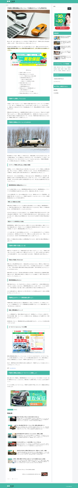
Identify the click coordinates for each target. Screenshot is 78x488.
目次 (27, 70)
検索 (54, 6)
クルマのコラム (10, 409)
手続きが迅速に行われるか (26, 84)
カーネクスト (13, 368)
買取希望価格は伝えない (25, 86)
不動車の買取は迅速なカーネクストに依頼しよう (29, 93)
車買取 (16, 409)
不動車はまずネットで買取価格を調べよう (28, 88)
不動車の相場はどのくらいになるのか (27, 74)
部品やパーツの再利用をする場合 (28, 81)
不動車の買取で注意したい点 (25, 82)
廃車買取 (55, 90)
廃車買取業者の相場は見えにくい (27, 77)
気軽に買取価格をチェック (26, 89)
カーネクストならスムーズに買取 (27, 91)
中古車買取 (56, 93)
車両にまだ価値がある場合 (27, 79)
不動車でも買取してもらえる (25, 72)
